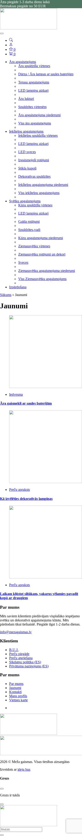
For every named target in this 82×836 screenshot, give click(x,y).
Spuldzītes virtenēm (32, 107)
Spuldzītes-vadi (29, 230)
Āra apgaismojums (22, 62)
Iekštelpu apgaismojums (26, 131)
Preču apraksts (19, 489)
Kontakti (15, 692)
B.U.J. (13, 650)
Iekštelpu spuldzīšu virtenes (38, 135)
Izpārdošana (17, 287)
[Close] (2, 788)
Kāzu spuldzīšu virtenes (35, 205)
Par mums (16, 684)
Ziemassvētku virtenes (34, 246)
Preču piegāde (19, 654)
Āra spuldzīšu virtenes (34, 66)
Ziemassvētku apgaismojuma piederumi (46, 271)
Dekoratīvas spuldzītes (34, 176)
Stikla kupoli (27, 168)
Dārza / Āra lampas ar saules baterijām (45, 74)
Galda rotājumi (29, 221)
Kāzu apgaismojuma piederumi (40, 238)
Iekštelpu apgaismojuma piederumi (43, 185)
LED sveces (27, 152)
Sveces (23, 262)
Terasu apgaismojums (33, 82)
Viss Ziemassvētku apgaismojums (42, 279)
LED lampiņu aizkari (33, 90)
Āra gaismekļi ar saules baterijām (26, 403)
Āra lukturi (26, 99)
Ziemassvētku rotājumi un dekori (41, 254)
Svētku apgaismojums (25, 201)
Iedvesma (16, 394)
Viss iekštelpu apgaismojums (38, 193)
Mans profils (18, 696)
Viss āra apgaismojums (34, 123)
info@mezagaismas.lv (16, 632)
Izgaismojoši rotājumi (33, 160)
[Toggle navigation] (2, 33)
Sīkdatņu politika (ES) (25, 662)
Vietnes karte (18, 700)
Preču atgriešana (21, 658)
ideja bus (24, 769)
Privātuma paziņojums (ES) (29, 666)
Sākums (5, 295)
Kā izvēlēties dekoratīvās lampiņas (26, 499)
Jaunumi (15, 688)
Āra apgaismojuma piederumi (39, 115)
